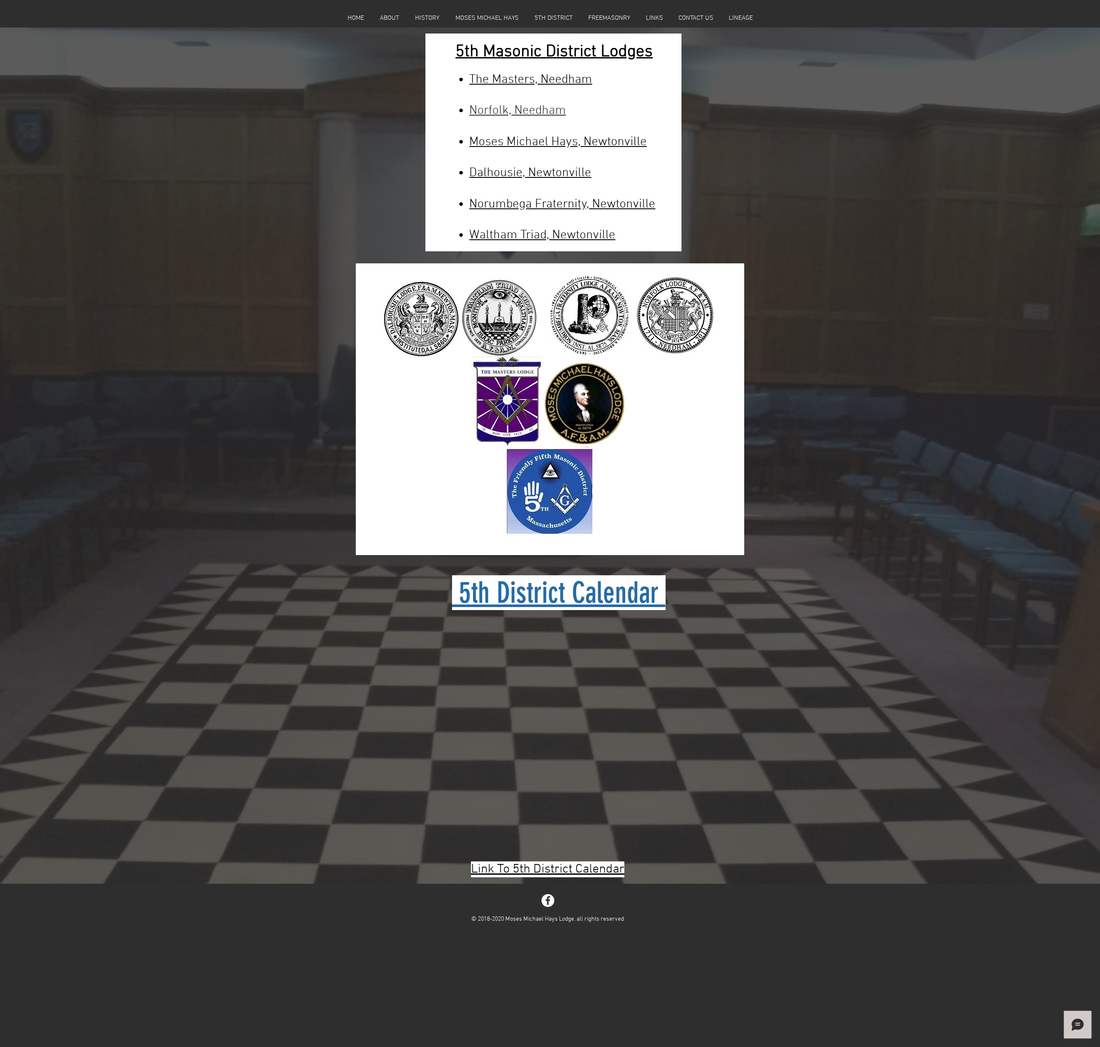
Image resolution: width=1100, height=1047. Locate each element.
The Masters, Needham (530, 79)
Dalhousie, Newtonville (530, 172)
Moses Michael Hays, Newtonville (558, 142)
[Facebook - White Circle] (547, 900)
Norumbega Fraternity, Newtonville (562, 204)
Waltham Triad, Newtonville (542, 235)
